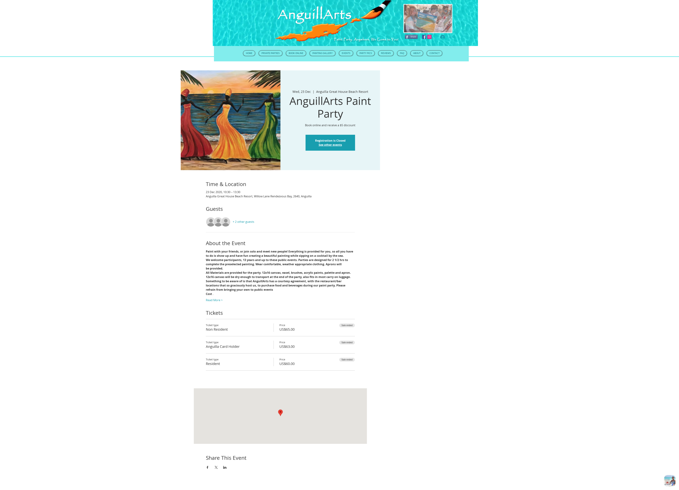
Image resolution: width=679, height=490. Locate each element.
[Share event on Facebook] (207, 467)
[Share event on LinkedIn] (225, 467)
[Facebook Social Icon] (424, 37)
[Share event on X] (216, 467)
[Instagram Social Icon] (429, 37)
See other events (330, 145)
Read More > (214, 300)
